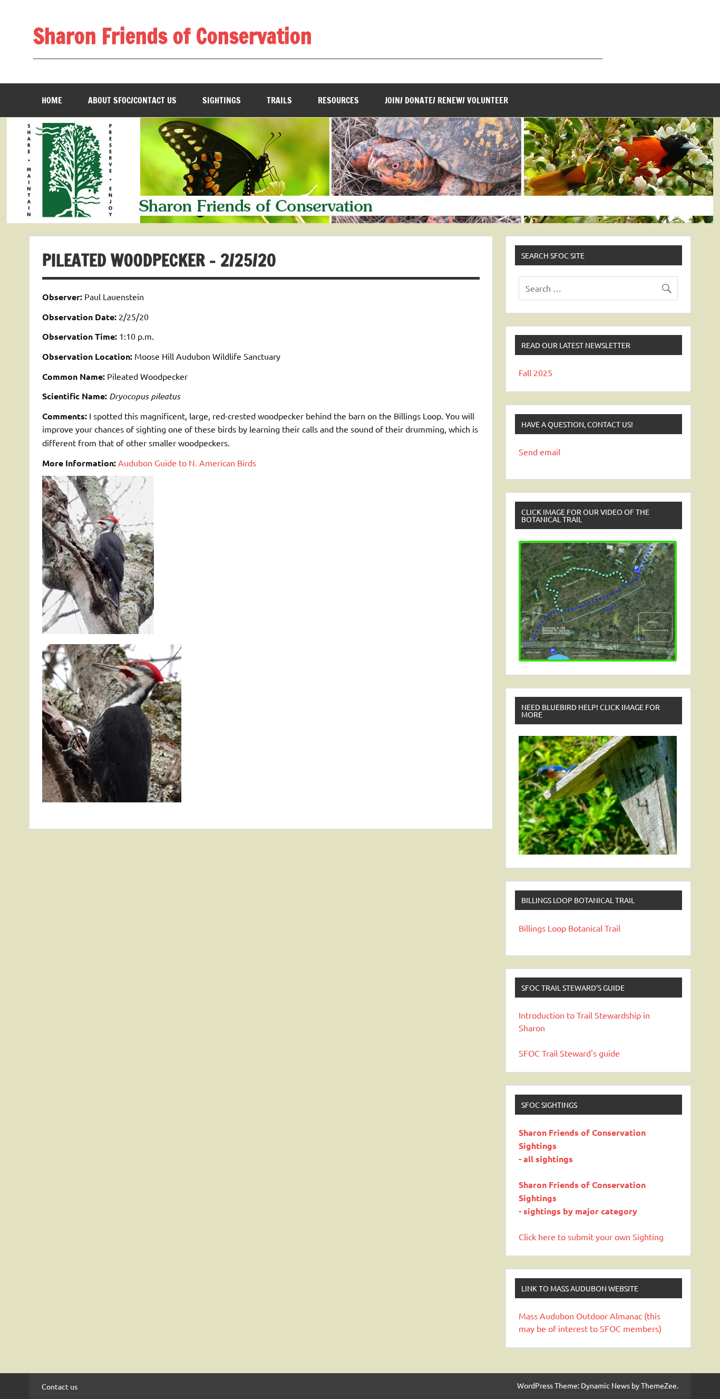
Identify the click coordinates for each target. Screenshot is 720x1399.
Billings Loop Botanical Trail (569, 928)
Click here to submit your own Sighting (591, 1236)
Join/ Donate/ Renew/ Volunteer (446, 100)
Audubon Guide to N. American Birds (187, 462)
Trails (279, 100)
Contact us (59, 1386)
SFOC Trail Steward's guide (569, 1053)
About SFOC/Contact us (132, 100)
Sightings (221, 100)
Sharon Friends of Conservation (172, 36)
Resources (338, 100)
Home (52, 100)
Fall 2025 (535, 372)
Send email (539, 451)
